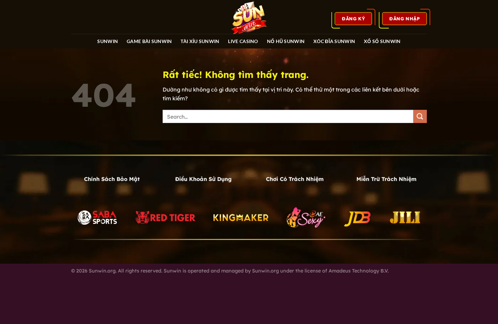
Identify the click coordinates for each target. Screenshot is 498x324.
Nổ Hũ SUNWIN (286, 41)
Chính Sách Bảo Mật (112, 179)
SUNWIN (107, 41)
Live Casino (243, 41)
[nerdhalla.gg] (249, 17)
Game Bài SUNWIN (149, 41)
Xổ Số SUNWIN (382, 41)
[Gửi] (420, 116)
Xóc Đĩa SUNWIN (334, 41)
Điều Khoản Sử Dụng (203, 179)
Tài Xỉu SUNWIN (200, 41)
